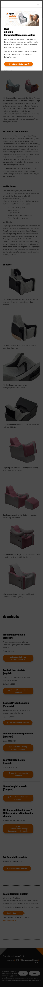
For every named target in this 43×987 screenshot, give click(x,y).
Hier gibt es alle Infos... (17, 64)
